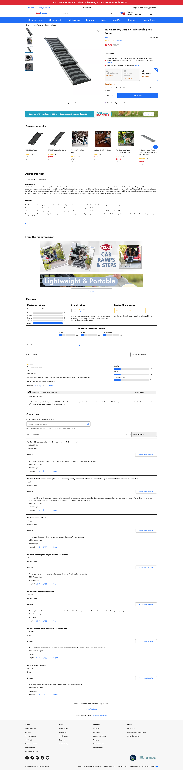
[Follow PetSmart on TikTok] (42, 758)
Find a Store (131, 728)
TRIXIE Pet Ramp (31, 150)
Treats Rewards (30, 736)
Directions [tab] (42, 180)
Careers (28, 732)
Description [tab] (31, 180)
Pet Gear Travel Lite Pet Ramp (79, 151)
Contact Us (63, 732)
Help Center (63, 728)
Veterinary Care (98, 744)
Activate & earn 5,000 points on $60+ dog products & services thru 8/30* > (91, 2)
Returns (62, 740)
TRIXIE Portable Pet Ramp (57, 150)
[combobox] (87, 13)
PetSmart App (30, 748)
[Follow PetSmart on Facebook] (27, 758)
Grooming (96, 728)
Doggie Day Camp (99, 736)
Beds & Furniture (37, 25)
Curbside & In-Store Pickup (136, 732)
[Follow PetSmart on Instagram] (32, 758)
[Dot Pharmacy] (148, 757)
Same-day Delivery (133, 736)
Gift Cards (28, 740)
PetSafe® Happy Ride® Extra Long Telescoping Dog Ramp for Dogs (148, 152)
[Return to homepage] (41, 13)
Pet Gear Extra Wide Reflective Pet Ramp (123, 151)
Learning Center (31, 744)
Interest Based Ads (109, 766)
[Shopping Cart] (153, 14)
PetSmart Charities (31, 751)
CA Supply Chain (122, 766)
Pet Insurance (98, 748)
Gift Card (30, 8)
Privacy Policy (97, 766)
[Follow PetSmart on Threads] (37, 758)
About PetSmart (30, 728)
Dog (27, 25)
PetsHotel (96, 732)
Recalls (80, 766)
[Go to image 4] (29, 58)
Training (96, 740)
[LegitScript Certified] (133, 757)
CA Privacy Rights (134, 766)
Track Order (63, 736)
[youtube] (47, 758)
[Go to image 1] (29, 32)
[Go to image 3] (29, 49)
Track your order (44, 8)
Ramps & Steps (50, 25)
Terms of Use (88, 766)
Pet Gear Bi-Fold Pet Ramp (102, 150)
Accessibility (63, 744)
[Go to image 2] (29, 41)
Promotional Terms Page (99, 715)
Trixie (106, 37)
